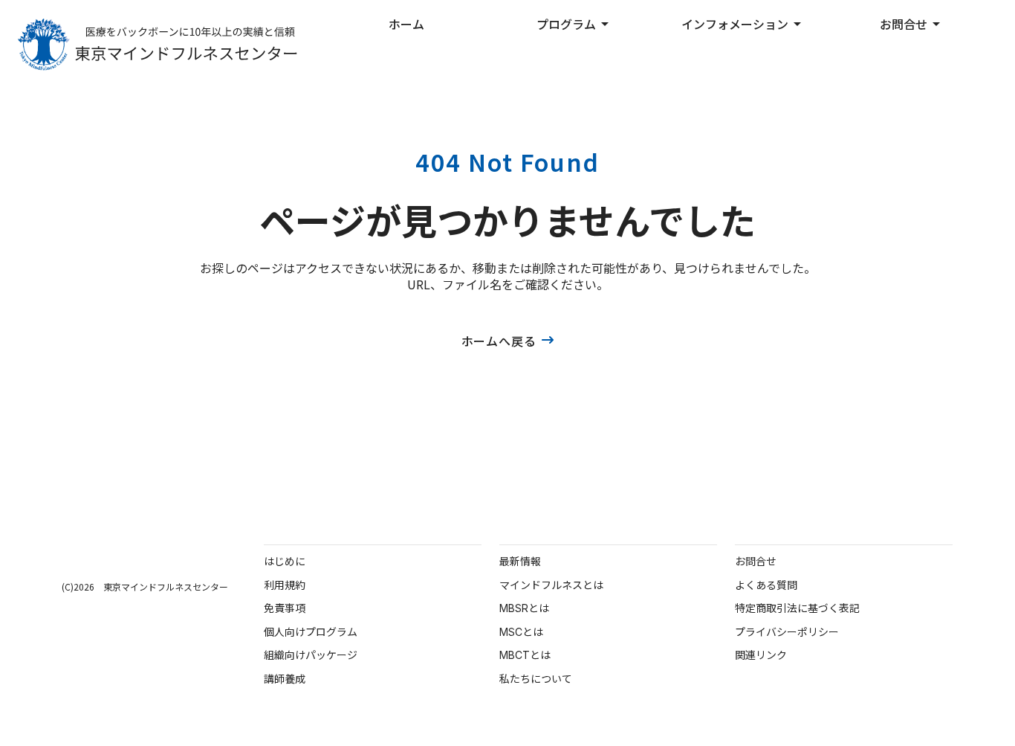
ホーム (406, 24)
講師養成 (284, 679)
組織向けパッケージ (310, 655)
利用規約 (284, 585)
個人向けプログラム (310, 632)
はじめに (284, 561)
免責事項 (284, 608)
